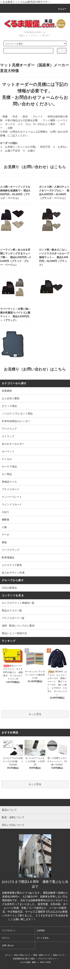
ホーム (8, 955)
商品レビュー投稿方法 (14, 633)
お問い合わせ (8, 945)
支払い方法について (22, 955)
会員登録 (41, 930)
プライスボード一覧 (13, 618)
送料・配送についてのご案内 (18, 625)
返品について (58, 955)
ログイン (6, 938)
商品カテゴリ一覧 (12, 610)
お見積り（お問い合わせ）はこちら (35, 167)
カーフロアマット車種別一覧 (18, 602)
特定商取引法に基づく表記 (24, 959)
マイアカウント (9, 930)
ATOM (48, 962)
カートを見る (43, 938)
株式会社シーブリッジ (49, 919)
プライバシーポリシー (47, 959)
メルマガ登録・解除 (28, 962)
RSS (42, 962)
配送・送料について (42, 955)
